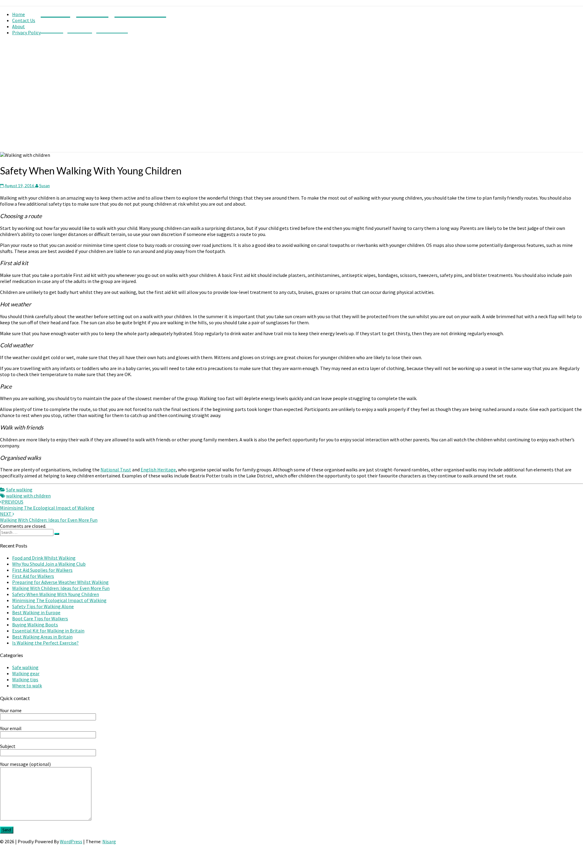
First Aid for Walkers (33, 576)
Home (18, 14)
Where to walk (27, 685)
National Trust (116, 470)
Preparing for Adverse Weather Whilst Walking (60, 582)
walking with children (28, 496)
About (18, 26)
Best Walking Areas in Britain (42, 637)
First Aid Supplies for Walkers (42, 570)
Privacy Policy (26, 32)
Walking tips (25, 679)
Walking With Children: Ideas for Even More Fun (48, 517)
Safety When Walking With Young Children (55, 594)
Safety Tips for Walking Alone (43, 606)
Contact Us (23, 20)
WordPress (71, 841)
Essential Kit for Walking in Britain (48, 631)
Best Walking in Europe (36, 612)
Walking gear (25, 673)
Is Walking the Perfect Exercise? (45, 643)
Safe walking (19, 490)
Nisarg (109, 841)
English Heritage (158, 470)
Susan (44, 185)
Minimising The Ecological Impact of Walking (47, 505)
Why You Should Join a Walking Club (49, 564)
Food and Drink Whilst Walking (44, 558)
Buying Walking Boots (35, 625)
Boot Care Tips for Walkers (40, 618)
